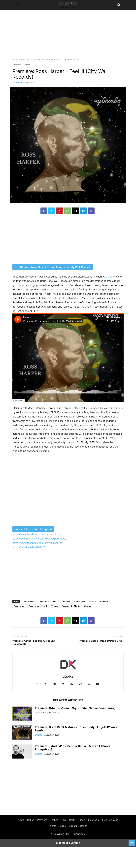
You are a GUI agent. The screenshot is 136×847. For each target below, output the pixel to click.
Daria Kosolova (29, 601)
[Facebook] (43, 210)
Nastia (93, 601)
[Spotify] (80, 684)
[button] (17, 5)
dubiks (19, 82)
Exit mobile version (68, 842)
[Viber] (91, 210)
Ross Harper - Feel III (38, 606)
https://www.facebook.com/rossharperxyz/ (37, 534)
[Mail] (54, 684)
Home (15, 59)
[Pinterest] (59, 210)
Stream (73, 825)
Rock (72, 819)
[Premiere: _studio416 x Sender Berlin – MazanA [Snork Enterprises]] (22, 751)
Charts (83, 825)
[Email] (75, 210)
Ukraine (110, 276)
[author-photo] (68, 672)
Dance (81, 819)
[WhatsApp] (67, 210)
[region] (68, 240)
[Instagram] (45, 684)
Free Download (110, 819)
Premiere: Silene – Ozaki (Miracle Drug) (101, 640)
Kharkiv (66, 601)
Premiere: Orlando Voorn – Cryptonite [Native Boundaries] (75, 708)
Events (52, 825)
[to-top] (132, 841)
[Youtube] (97, 684)
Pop (64, 819)
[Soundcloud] (71, 684)
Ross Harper (19, 606)
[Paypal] (63, 684)
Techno (27, 65)
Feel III (56, 601)
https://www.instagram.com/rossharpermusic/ (39, 538)
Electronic (44, 601)
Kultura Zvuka (80, 601)
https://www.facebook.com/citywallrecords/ (37, 542)
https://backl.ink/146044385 (29, 547)
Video (63, 825)
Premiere (25, 59)
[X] (51, 210)
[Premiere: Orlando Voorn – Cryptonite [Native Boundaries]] (22, 714)
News (21, 819)
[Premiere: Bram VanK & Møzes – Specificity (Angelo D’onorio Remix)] (22, 733)
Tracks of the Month (71, 606)
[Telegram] (83, 210)
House (30, 819)
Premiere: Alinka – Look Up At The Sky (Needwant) (33, 642)
